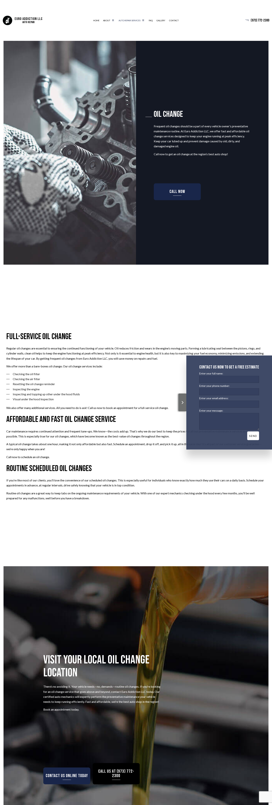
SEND (253, 435)
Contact (174, 21)
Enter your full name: (211, 373)
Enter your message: (211, 410)
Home (96, 21)
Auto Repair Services (129, 21)
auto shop (221, 155)
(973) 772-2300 (260, 20)
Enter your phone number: (214, 385)
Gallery (160, 21)
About (106, 21)
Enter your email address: (214, 398)
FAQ (151, 21)
